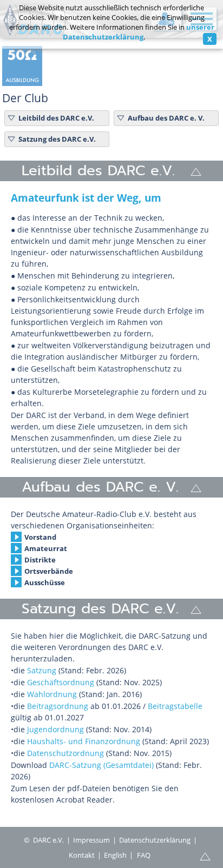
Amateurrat (45, 548)
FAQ (143, 855)
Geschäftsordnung (60, 682)
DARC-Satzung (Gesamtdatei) (101, 765)
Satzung (41, 670)
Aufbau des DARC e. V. (166, 118)
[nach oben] (196, 171)
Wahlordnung (53, 694)
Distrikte (40, 560)
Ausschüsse (44, 582)
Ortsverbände (48, 571)
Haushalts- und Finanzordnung (83, 741)
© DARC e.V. (44, 840)
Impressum (91, 840)
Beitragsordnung (57, 706)
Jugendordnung (56, 729)
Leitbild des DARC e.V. (56, 118)
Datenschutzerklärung (155, 840)
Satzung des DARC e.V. (57, 139)
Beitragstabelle (175, 706)
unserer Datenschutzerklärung (138, 32)
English (115, 855)
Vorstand (40, 537)
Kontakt (82, 855)
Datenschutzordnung (66, 753)
